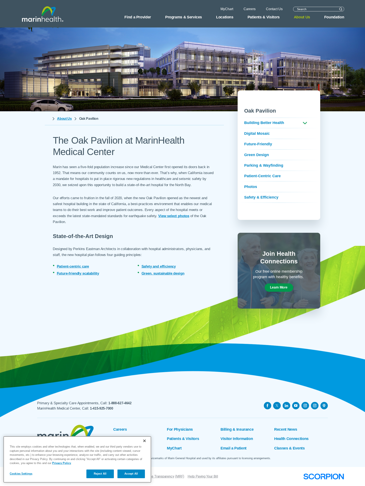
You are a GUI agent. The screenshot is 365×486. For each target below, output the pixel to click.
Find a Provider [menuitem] (137, 17)
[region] (77, 459)
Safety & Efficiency (261, 197)
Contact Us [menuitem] (274, 9)
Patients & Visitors (183, 439)
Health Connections (291, 439)
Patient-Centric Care (262, 176)
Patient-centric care (73, 266)
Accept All (131, 473)
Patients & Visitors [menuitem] (264, 17)
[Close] (144, 440)
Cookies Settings (21, 473)
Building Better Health (264, 123)
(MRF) (179, 476)
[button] (305, 123)
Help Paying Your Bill (203, 476)
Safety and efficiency (159, 266)
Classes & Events (289, 448)
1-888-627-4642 (119, 403)
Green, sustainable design (163, 273)
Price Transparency (160, 476)
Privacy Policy (61, 463)
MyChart (174, 448)
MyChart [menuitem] (227, 9)
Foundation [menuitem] (334, 17)
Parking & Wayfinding (263, 165)
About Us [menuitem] (302, 17)
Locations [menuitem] (224, 17)
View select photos (173, 216)
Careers (120, 429)
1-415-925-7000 (101, 408)
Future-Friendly (258, 144)
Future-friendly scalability (78, 273)
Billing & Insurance (237, 429)
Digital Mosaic (257, 133)
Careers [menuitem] (250, 9)
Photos (250, 187)
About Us (64, 118)
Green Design (256, 155)
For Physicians (180, 429)
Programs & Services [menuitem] (183, 17)
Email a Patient (234, 448)
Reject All (100, 473)
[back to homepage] (47, 119)
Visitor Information (237, 439)
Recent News (285, 429)
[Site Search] (341, 9)
